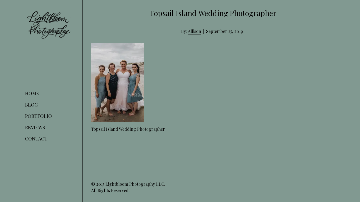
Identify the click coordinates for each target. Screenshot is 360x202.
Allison (194, 31)
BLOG (31, 105)
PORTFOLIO (38, 116)
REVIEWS (35, 127)
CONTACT (36, 138)
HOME (32, 93)
